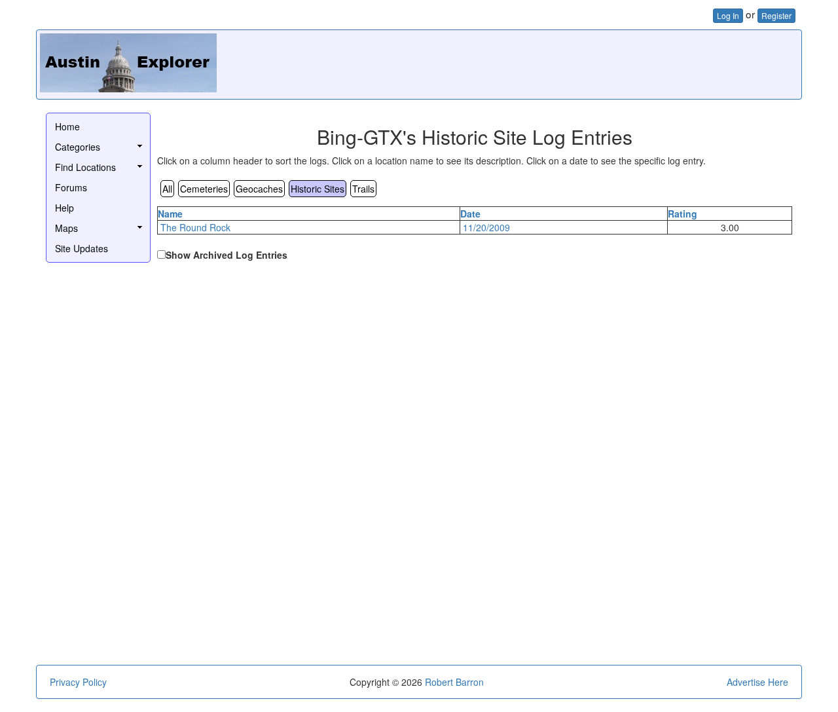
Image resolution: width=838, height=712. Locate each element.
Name (170, 213)
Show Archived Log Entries (226, 254)
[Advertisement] (559, 62)
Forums (71, 187)
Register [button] (776, 15)
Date (470, 213)
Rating (682, 213)
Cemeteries (204, 188)
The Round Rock (195, 227)
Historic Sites (317, 188)
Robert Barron (454, 681)
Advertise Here (757, 681)
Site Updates (81, 248)
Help (64, 207)
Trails (363, 188)
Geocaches (259, 188)
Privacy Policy (78, 681)
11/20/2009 (486, 227)
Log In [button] (728, 15)
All (167, 188)
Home (67, 126)
